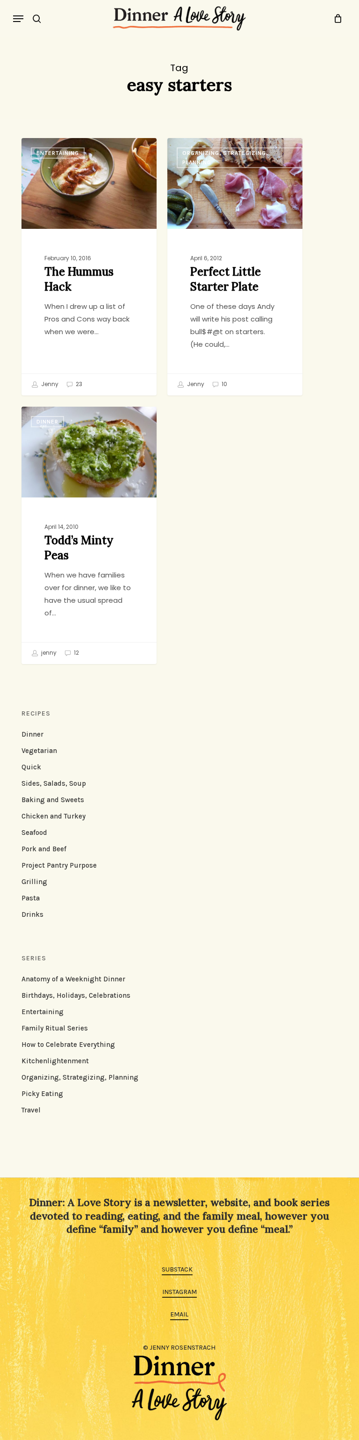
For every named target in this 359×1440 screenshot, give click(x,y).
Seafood (34, 832)
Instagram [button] (179, 1292)
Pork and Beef (44, 849)
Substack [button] (177, 1269)
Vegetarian (39, 750)
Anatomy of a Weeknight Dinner (73, 979)
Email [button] (179, 1314)
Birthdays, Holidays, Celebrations (76, 995)
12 (75, 653)
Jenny (49, 384)
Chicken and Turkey (54, 816)
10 (223, 384)
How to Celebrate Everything (68, 1044)
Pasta (31, 898)
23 (78, 384)
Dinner (47, 421)
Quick (31, 767)
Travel (31, 1110)
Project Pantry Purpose (59, 865)
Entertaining (57, 153)
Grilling (34, 881)
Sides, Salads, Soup (54, 783)
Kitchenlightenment (55, 1061)
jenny (48, 653)
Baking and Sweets (53, 800)
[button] (18, 18)
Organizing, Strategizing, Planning (225, 158)
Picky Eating (42, 1093)
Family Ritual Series (55, 1028)
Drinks (32, 914)
